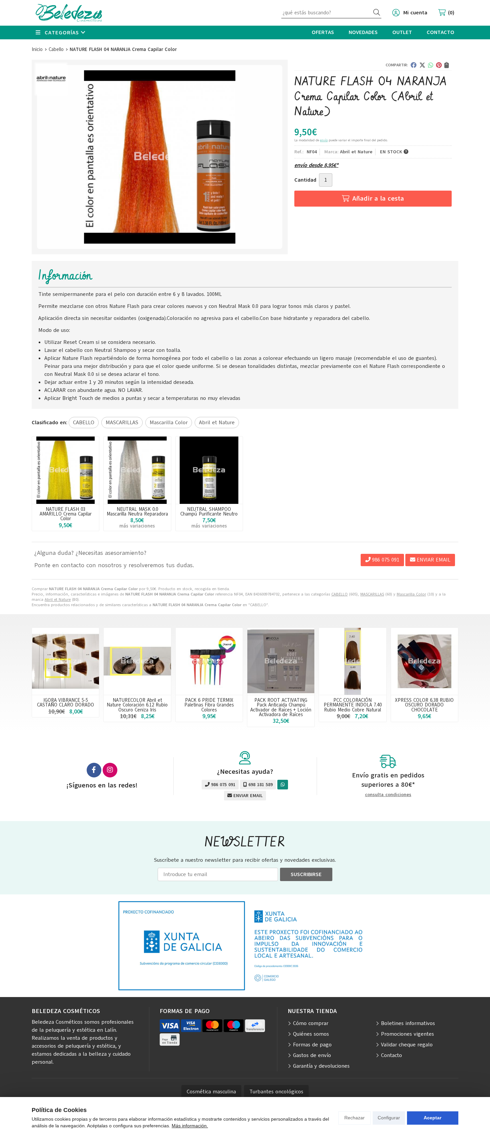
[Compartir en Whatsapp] (430, 65)
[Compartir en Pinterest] (439, 65)
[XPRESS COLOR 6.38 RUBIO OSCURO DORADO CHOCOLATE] (424, 661)
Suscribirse (306, 874)
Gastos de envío (312, 1055)
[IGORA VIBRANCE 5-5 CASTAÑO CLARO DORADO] (65, 661)
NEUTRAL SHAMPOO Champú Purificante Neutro (209, 511)
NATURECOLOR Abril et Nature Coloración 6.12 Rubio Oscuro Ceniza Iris (137, 705)
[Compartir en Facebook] (414, 65)
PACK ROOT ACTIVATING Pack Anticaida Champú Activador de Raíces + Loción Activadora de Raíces (280, 707)
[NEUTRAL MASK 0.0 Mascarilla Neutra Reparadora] (137, 470)
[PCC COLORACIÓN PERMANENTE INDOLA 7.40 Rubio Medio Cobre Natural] (352, 661)
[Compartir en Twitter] (422, 65)
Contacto (391, 1055)
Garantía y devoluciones (321, 1066)
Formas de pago (312, 1044)
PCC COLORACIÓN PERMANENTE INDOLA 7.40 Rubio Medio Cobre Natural (353, 705)
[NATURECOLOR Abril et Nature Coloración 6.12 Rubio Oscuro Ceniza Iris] (137, 661)
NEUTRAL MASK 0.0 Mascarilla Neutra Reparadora (137, 511)
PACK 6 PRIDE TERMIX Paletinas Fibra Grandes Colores (209, 705)
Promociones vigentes (407, 1034)
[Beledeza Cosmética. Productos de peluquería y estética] (69, 13)
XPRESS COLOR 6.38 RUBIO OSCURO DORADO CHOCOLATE (424, 705)
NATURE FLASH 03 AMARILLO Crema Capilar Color (66, 514)
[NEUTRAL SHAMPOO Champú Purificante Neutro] (209, 470)
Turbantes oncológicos (276, 1091)
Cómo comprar (310, 1023)
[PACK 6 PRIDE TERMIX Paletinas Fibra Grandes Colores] (209, 661)
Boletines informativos (408, 1023)
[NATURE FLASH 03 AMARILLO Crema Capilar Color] (65, 470)
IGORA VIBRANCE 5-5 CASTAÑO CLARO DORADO (65, 702)
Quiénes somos (311, 1034)
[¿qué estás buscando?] (331, 12)
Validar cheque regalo (407, 1044)
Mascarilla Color (411, 594)
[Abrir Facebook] (94, 770)
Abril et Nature (58, 599)
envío (324, 140)
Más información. (190, 1125)
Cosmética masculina (211, 1091)
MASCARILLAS (372, 594)
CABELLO (339, 594)
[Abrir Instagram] (110, 770)
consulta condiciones (388, 795)
